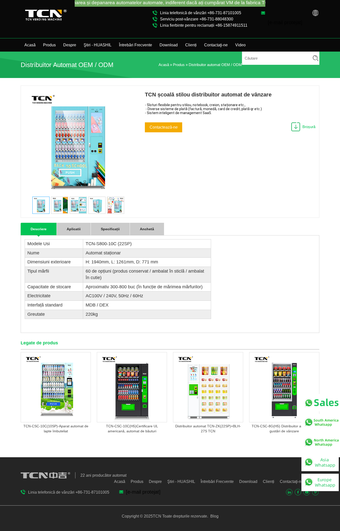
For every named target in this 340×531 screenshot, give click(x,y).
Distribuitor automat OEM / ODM (215, 65)
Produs (49, 45)
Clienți (191, 45)
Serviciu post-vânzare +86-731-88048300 (196, 19)
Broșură (308, 127)
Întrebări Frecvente (135, 45)
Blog (214, 516)
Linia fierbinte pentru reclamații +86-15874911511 (203, 25)
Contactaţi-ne (216, 45)
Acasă (30, 45)
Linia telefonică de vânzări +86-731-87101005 (200, 13)
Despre (69, 45)
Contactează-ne (164, 127)
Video (240, 45)
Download (169, 45)
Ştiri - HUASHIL (98, 45)
